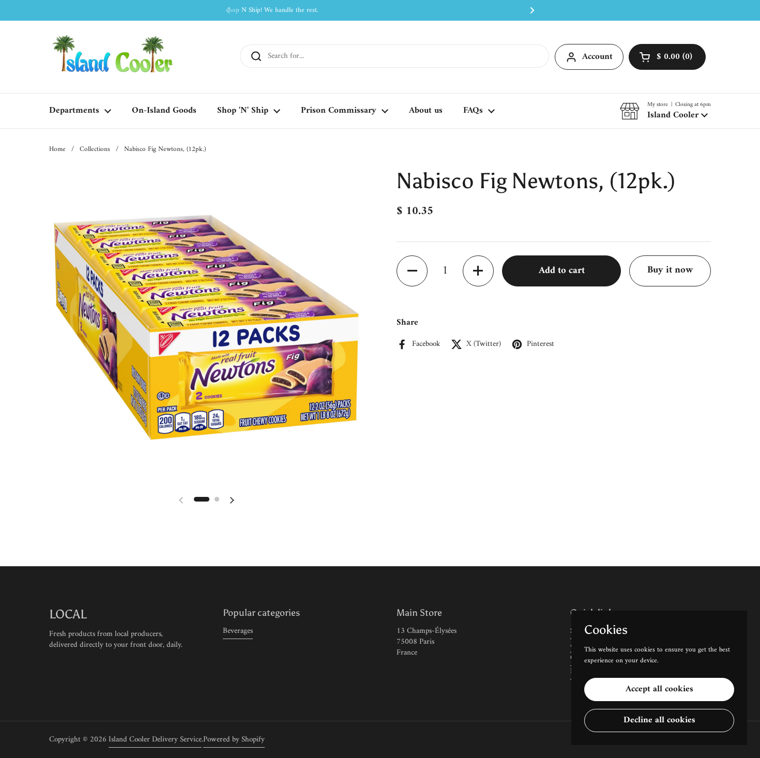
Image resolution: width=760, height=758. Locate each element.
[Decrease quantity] (412, 270)
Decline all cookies (659, 720)
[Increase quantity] (478, 270)
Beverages (238, 631)
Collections (95, 149)
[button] (667, 57)
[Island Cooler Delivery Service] (113, 57)
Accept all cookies (659, 689)
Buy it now (670, 270)
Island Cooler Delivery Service (155, 740)
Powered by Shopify (234, 740)
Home (57, 149)
